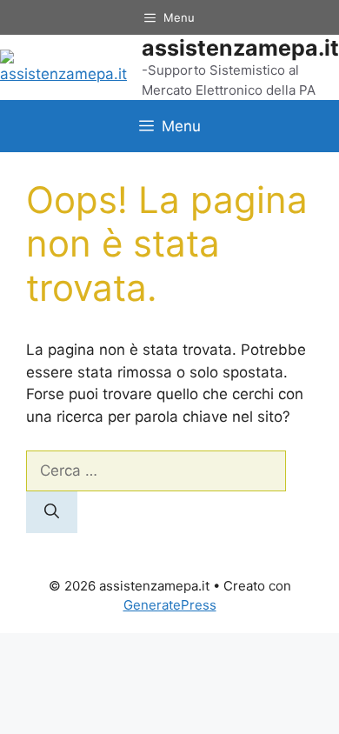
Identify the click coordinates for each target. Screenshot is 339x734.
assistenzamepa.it (240, 48)
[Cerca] (51, 512)
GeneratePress (169, 605)
